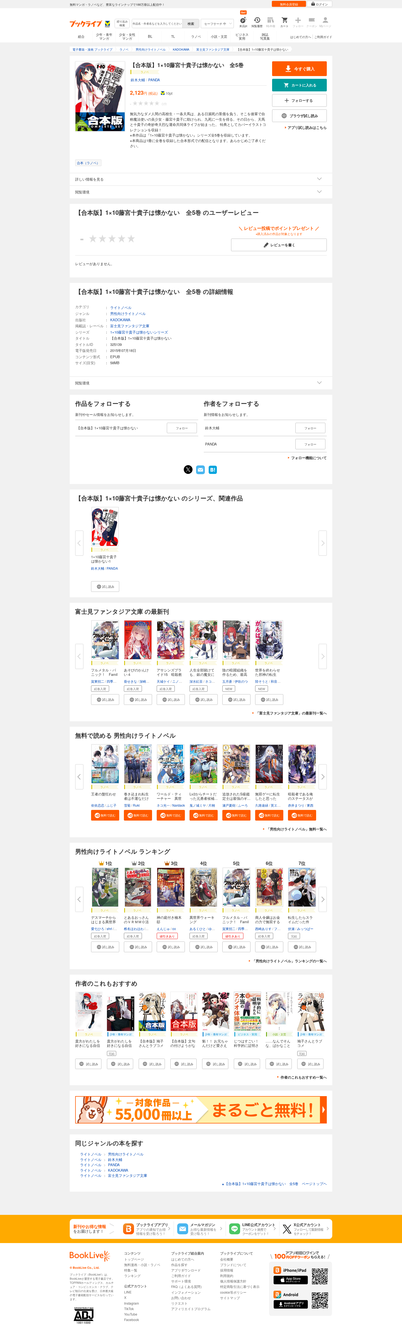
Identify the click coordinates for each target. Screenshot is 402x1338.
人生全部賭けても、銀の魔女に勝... (202, 674)
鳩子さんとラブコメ (309, 1043)
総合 (81, 36)
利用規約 (226, 1275)
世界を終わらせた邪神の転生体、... (267, 674)
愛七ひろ (97, 928)
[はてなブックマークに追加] (213, 473)
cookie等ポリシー (233, 1292)
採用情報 (226, 1270)
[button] (105, 586)
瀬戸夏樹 (228, 805)
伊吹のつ (241, 681)
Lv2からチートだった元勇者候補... (204, 796)
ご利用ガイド (323, 36)
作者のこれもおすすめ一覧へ (304, 1077)
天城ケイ (163, 681)
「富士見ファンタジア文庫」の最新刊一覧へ (291, 713)
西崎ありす (263, 928)
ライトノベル (121, 307)
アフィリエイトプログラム (191, 1308)
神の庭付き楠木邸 (169, 919)
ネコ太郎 (211, 681)
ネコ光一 (163, 805)
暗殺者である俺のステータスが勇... (300, 798)
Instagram (131, 1303)
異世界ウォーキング (202, 919)
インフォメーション (186, 1292)
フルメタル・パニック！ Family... (104, 674)
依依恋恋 (97, 805)
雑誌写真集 (265, 36)
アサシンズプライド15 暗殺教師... (169, 674)
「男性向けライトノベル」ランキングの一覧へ (289, 960)
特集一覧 (130, 1270)
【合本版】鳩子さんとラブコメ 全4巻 (153, 1045)
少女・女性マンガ (127, 36)
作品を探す (179, 1264)
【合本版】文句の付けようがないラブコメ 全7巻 (182, 1047)
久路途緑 (261, 805)
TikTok (129, 1308)
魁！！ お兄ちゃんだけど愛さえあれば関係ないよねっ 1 (215, 1047)
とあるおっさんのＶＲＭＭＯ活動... (136, 922)
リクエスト (179, 1303)
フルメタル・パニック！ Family (235, 922)
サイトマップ (230, 1297)
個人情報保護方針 (233, 1281)
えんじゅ (163, 928)
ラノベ (196, 36)
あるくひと (198, 928)
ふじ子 (111, 805)
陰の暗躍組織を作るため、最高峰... (234, 674)
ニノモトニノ (182, 681)
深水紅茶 (196, 681)
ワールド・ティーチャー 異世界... (169, 798)
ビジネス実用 (242, 36)
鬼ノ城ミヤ (198, 805)
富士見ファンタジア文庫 (129, 325)
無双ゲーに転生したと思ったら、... (267, 798)
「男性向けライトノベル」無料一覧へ (296, 829)
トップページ (134, 1259)
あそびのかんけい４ (136, 672)
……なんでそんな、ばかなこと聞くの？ (278, 1045)
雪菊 (127, 805)
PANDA (154, 79)
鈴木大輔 (138, 79)
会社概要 (226, 1259)
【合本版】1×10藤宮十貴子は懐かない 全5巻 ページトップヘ (274, 1183)
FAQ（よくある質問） (187, 1286)
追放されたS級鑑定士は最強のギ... (236, 796)
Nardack (178, 805)
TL (173, 36)
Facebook (131, 1319)
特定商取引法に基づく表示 (240, 1286)
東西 (310, 805)
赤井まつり (296, 805)
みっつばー (305, 928)
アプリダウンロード (186, 1270)
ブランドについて (233, 1264)
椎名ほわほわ (134, 928)
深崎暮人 (146, 681)
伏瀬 (291, 928)
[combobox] (157, 23)
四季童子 (113, 681)
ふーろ (243, 805)
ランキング (132, 1275)
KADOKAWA (120, 319)
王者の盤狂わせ (103, 794)
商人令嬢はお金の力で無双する (267, 919)
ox (174, 928)
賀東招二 (97, 681)
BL (150, 36)
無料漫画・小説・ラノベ (142, 1264)
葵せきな (130, 681)
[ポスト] (188, 469)
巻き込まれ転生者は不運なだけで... (136, 798)
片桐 (211, 805)
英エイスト (279, 805)
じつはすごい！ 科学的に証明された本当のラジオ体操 (248, 1047)
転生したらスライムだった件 (300, 919)
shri (109, 928)
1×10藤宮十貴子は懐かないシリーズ (139, 332)
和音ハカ (277, 681)
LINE (128, 1292)
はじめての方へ (300, 36)
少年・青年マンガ (104, 36)
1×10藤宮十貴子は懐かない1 (104, 559)
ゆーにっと (216, 928)
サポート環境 (181, 1281)
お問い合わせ (181, 1297)
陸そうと (261, 681)
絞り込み (122, 23)
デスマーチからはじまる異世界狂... (103, 922)
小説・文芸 (219, 36)
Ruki (136, 805)
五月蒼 (227, 681)
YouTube (130, 1314)
